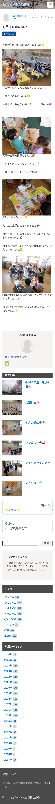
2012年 (8, 732)
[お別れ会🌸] (21, 414)
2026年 (8, 654)
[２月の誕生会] (22, 494)
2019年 (8, 693)
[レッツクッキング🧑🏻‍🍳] (26, 474)
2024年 (8, 665)
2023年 (8, 671)
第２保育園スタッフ (16, 357)
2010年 (8, 743)
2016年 (8, 710)
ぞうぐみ (9, 597)
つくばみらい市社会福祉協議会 (18, 783)
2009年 (8, 748)
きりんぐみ (9, 33)
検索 (46, 543)
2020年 (8, 687)
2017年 (8, 704)
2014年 (8, 721)
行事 (6, 630)
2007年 (8, 759)
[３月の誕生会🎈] (23, 434)
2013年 (8, 726)
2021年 (8, 682)
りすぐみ (9, 624)
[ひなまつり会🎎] (23, 454)
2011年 (8, 737)
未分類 (8, 635)
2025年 (8, 660)
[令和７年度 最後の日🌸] (27, 394)
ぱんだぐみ (10, 619)
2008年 (8, 754)
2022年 (8, 676)
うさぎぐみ (10, 608)
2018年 (8, 699)
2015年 (8, 715)
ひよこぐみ (10, 602)
